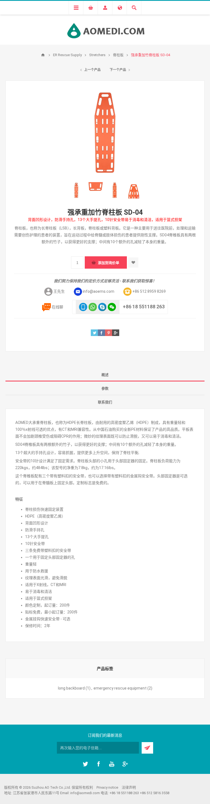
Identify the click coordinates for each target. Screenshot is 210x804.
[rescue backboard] (114, 190)
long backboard (71, 688)
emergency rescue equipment (120, 688)
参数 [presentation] (105, 388)
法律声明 (129, 787)
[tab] (105, 374)
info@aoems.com (98, 291)
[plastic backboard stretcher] (95, 190)
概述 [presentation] (105, 375)
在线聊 (57, 307)
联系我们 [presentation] (105, 402)
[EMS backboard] (76, 190)
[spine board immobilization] (134, 190)
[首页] (43, 55)
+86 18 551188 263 (144, 306)
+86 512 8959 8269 (149, 291)
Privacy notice (107, 787)
